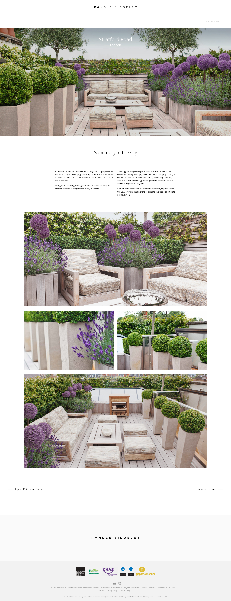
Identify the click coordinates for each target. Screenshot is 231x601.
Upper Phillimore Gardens (29, 489)
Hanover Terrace (207, 489)
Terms (101, 590)
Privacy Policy (112, 590)
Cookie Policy (125, 590)
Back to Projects (214, 21)
